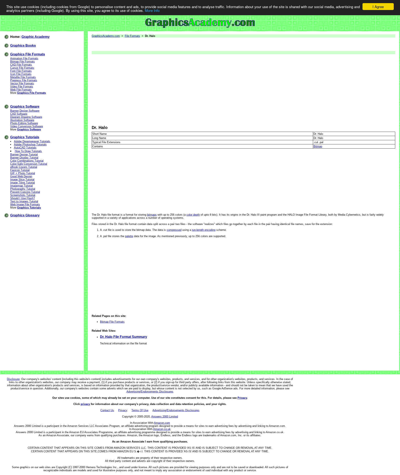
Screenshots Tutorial (22, 195)
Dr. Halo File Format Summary (123, 337)
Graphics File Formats (27, 54)
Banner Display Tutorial (24, 157)
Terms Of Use (139, 410)
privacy (85, 404)
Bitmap (318, 146)
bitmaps (152, 214)
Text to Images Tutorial (24, 201)
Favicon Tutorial (20, 170)
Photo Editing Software (24, 123)
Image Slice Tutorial (22, 179)
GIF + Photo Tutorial (22, 173)
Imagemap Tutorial (21, 185)
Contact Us (107, 410)
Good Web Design (21, 176)
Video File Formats (21, 86)
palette (129, 236)
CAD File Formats (21, 64)
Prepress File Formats (23, 80)
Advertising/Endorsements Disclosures (149, 391)
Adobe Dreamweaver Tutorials (32, 141)
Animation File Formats (24, 58)
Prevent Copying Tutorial (25, 192)
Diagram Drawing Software (26, 117)
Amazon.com (162, 422)
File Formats (132, 36)
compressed (174, 229)
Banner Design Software (24, 110)
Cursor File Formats (22, 67)
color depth (193, 214)
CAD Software (18, 113)
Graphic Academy (35, 37)
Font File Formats (21, 70)
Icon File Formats (20, 74)
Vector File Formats (22, 83)
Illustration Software (22, 120)
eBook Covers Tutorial (23, 167)
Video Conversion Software (26, 126)
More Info (152, 10)
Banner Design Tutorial (24, 154)
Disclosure (13, 379)
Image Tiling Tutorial (22, 182)
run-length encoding (203, 229)
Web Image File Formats (25, 204)
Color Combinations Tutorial (27, 160)
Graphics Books (23, 45)
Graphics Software (24, 106)
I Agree (378, 6)
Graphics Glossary (25, 215)
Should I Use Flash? (22, 198)
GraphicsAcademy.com (106, 36)
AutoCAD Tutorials (25, 147)
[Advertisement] (217, 89)
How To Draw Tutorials (28, 151)
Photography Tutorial (22, 188)
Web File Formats (21, 89)
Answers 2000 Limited (164, 416)
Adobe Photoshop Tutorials (30, 144)
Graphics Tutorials (24, 137)
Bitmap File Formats (22, 61)
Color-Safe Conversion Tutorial (28, 163)
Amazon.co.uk (162, 429)
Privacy (242, 397)
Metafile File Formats (23, 77)
